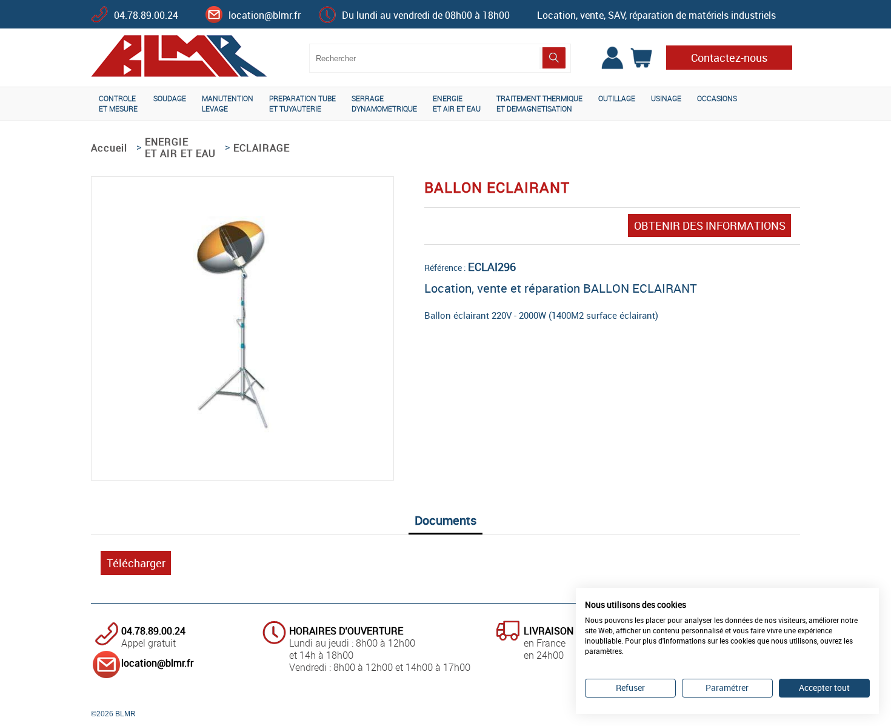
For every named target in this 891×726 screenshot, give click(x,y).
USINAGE (666, 98)
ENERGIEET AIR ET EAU (457, 103)
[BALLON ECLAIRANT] (242, 437)
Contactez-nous (729, 57)
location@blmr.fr (265, 15)
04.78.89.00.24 (146, 15)
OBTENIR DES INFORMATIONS (710, 225)
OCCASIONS (717, 98)
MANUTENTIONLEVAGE (227, 103)
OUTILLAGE (616, 98)
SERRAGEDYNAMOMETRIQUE (384, 103)
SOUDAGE (169, 98)
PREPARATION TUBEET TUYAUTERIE (302, 103)
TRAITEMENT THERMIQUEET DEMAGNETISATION (539, 103)
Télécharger (136, 563)
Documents (445, 520)
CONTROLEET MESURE (118, 103)
